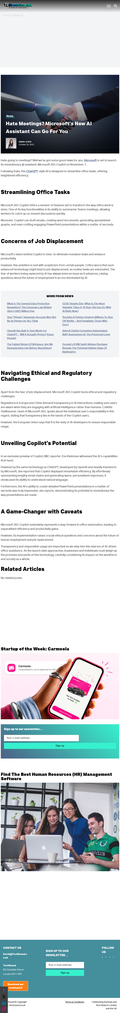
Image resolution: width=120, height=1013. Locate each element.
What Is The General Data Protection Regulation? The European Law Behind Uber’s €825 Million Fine (29, 307)
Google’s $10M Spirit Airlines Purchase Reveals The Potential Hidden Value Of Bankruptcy (84, 348)
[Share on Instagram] (4, 1009)
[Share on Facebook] (4, 990)
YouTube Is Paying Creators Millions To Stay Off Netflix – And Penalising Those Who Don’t (87, 321)
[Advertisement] (60, 42)
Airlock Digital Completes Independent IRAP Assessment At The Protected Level (86, 333)
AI (23, 164)
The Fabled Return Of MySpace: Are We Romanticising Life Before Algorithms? (30, 346)
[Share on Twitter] (4, 996)
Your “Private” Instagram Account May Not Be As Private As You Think (31, 319)
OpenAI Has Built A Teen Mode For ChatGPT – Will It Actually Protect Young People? (30, 335)
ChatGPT (32, 171)
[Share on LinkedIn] (4, 1003)
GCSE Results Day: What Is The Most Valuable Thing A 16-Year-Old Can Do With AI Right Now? (86, 307)
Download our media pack (16, 986)
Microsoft (90, 160)
